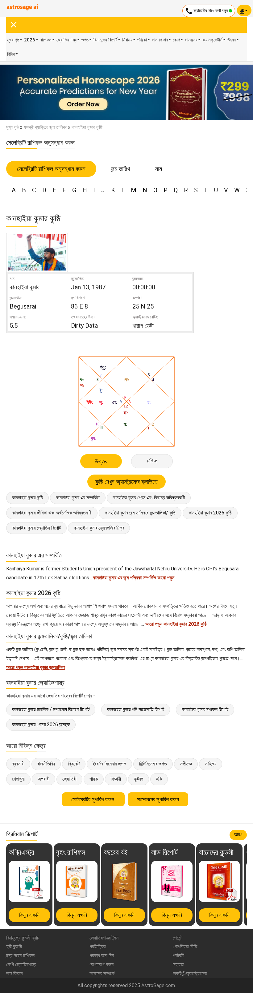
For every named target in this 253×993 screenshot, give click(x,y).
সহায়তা (178, 964)
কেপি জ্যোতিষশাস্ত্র (21, 964)
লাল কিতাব (160, 40)
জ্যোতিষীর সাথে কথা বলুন (207, 11)
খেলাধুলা (18, 779)
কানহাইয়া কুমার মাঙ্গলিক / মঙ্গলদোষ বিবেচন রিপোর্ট (50, 709)
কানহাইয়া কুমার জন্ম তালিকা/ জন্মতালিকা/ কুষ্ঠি (140, 513)
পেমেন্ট (177, 938)
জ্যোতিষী (69, 779)
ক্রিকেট (74, 764)
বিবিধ (11, 54)
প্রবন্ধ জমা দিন (101, 955)
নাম (158, 169)
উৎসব (231, 40)
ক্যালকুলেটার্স (212, 40)
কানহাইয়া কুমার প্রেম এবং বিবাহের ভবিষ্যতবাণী (149, 498)
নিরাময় (127, 40)
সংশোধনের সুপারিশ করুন (158, 799)
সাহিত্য (210, 764)
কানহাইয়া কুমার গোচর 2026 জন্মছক (41, 724)
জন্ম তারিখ (120, 169)
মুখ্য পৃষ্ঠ (13, 40)
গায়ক (93, 779)
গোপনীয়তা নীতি (185, 946)
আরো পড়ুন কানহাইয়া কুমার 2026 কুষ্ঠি (176, 624)
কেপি (176, 40)
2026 (29, 40)
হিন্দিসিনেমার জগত (153, 764)
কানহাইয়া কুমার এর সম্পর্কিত (78, 498)
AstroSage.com (158, 985)
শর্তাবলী (178, 955)
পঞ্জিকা (142, 40)
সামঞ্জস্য (191, 40)
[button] (19, 92)
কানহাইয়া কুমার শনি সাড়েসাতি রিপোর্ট (135, 709)
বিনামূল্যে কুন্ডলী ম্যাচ (22, 938)
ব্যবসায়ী (18, 764)
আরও (238, 834)
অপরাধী (43, 779)
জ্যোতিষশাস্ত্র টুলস (103, 938)
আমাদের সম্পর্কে (101, 973)
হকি (159, 779)
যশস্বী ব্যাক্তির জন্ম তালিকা (45, 127)
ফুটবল (138, 779)
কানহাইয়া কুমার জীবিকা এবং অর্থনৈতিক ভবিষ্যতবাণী (52, 513)
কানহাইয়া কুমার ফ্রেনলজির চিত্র (99, 528)
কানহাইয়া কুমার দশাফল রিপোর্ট (205, 709)
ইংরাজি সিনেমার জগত (109, 764)
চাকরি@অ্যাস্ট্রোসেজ (190, 973)
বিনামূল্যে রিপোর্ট (105, 40)
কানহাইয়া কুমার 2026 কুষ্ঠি (210, 513)
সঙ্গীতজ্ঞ (186, 764)
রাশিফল (46, 40)
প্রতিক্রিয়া (97, 946)
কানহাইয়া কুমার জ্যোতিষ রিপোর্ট (36, 528)
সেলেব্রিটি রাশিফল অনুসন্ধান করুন (51, 169)
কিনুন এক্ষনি (29, 915)
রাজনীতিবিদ (46, 764)
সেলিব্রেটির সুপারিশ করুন (93, 799)
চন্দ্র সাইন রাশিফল (20, 955)
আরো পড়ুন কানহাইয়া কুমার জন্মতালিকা (35, 667)
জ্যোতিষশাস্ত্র (66, 40)
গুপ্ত (85, 40)
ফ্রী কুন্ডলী (14, 946)
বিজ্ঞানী (116, 779)
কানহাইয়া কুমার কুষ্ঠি (27, 498)
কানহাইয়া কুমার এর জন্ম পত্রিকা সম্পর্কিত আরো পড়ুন (133, 578)
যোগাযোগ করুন (101, 964)
